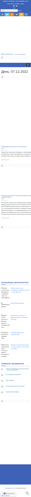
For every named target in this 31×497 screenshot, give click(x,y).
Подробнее (5, 159)
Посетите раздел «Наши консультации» (15, 386)
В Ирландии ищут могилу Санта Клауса (13, 146)
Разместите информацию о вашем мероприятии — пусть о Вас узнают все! (17, 369)
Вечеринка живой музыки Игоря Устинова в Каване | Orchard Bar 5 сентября (20, 346)
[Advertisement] (15, 33)
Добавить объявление (9, 1)
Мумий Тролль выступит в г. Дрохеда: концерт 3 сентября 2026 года (19, 317)
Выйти (22, 3)
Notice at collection (5, 495)
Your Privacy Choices (10, 493)
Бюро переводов (10, 380)
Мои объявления (20, 1)
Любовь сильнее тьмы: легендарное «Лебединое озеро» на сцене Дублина (20, 290)
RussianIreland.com (10, 488)
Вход (26, 1)
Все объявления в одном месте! (13, 374)
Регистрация (10, 3)
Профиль (17, 3)
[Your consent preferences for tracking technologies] (28, 494)
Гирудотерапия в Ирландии (12, 391)
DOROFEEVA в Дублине (17, 303)
